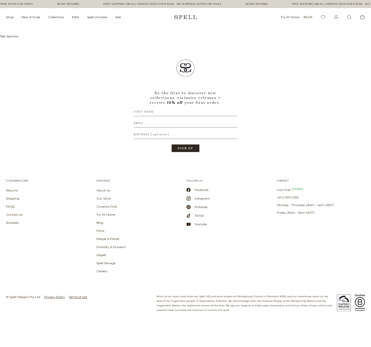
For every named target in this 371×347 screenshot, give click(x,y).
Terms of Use (78, 297)
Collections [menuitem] (56, 17)
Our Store (103, 198)
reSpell (101, 255)
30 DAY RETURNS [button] (68, 4)
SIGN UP (185, 148)
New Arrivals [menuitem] (31, 17)
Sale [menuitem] (118, 17)
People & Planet (107, 239)
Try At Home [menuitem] (290, 17)
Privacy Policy (54, 297)
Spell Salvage (105, 263)
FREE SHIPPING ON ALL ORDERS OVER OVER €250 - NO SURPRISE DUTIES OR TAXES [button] (162, 4)
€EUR (307, 17)
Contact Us (14, 214)
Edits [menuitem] (75, 17)
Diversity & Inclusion (111, 247)
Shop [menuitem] (10, 17)
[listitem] (185, 107)
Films (100, 231)
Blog (99, 223)
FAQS (10, 206)
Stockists (12, 223)
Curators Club (106, 206)
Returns (12, 190)
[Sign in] (336, 17)
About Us (103, 190)
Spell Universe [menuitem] (97, 17)
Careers (101, 271)
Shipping (12, 198)
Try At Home (105, 214)
